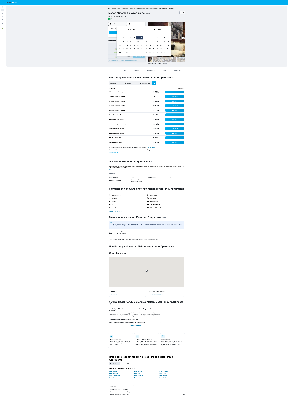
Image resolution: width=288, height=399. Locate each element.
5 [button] (146, 41)
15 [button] (123, 45)
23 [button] (127, 49)
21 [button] (120, 49)
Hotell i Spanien (163, 375)
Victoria (123, 8)
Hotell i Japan (162, 373)
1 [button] (123, 38)
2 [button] (127, 38)
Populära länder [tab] (114, 364)
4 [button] (134, 38)
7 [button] (153, 41)
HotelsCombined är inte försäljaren (119, 389)
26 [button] (138, 49)
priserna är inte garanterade (142, 384)
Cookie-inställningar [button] (113, 152)
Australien (114, 8)
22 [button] (123, 49)
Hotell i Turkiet (138, 371)
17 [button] (130, 45)
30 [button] (127, 52)
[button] (2, 2)
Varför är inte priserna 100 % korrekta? (120, 394)
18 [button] (134, 45)
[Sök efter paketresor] (2, 16)
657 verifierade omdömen (123, 19)
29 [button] (123, 52)
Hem (109, 8)
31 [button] (164, 52)
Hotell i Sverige (113, 371)
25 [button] (134, 49)
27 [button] (141, 49)
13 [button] (141, 41)
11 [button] (134, 41)
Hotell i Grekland (138, 375)
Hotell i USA (137, 373)
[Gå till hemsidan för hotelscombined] (11, 2)
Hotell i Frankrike (113, 373)
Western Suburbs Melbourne (144, 8)
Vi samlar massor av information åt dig (120, 392)
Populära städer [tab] (126, 364)
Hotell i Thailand (163, 377)
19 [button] (138, 45)
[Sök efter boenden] (2, 10)
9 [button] (127, 41)
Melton (155, 8)
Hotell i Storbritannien (115, 375)
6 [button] (141, 38)
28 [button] (120, 52)
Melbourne (132, 8)
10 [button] (130, 41)
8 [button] (123, 41)
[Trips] (2, 23)
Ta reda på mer (151, 147)
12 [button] (138, 41)
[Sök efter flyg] (2, 6)
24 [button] (130, 49)
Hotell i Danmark (113, 377)
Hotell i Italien (137, 377)
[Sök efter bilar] (2, 13)
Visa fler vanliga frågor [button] (135, 325)
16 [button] (127, 45)
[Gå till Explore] (2, 19)
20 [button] (141, 45)
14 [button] (120, 45)
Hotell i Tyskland (163, 371)
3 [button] (130, 38)
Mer (110, 169)
